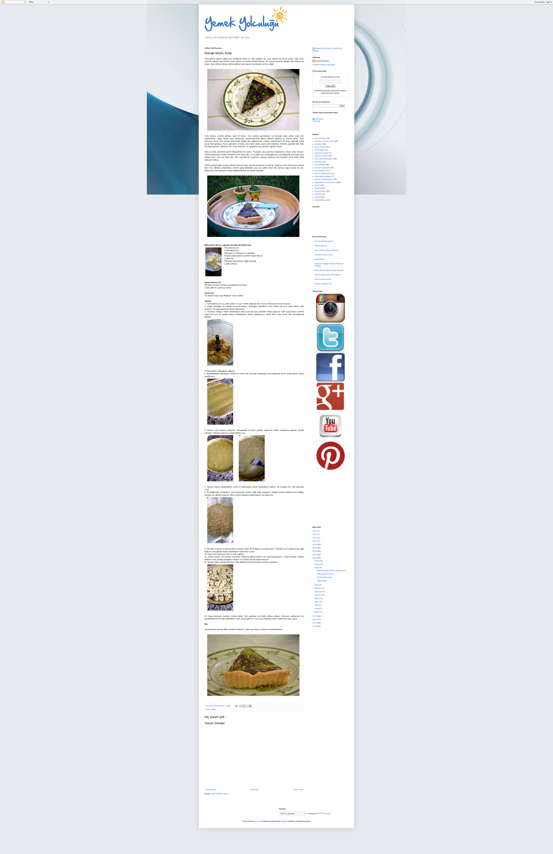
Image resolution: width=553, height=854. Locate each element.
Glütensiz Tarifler (321, 156)
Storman (257, 821)
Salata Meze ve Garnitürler (325, 182)
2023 (315, 534)
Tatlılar (213, 709)
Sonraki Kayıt (210, 790)
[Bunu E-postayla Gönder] (240, 706)
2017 (315, 555)
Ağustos (318, 588)
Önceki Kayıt (298, 790)
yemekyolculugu (322, 61)
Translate (327, 814)
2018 (315, 551)
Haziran (318, 595)
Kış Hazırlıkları (320, 171)
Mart (316, 605)
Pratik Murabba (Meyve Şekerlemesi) (331, 571)
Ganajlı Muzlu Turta (324, 577)
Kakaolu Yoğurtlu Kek (323, 284)
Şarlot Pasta (319, 259)
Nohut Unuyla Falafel (323, 279)
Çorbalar (318, 144)
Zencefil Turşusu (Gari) (324, 255)
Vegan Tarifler (320, 191)
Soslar (317, 185)
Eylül (317, 585)
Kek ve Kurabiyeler (322, 168)
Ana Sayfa (254, 790)
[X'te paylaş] (247, 706)
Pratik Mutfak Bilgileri (323, 177)
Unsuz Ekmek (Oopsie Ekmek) (326, 250)
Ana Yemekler (320, 138)
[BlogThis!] (244, 706)
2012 (315, 626)
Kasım (317, 564)
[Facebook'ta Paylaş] (250, 706)
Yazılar (317, 197)
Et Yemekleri (320, 150)
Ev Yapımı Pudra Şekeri (324, 241)
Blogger (284, 821)
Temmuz (318, 592)
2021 (315, 541)
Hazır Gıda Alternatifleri (324, 159)
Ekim (317, 568)
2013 (315, 623)
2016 (315, 558)
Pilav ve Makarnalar (323, 174)
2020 (315, 544)
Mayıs (317, 598)
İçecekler (318, 162)
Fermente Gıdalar (322, 153)
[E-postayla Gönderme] (236, 706)
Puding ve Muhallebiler (324, 179)
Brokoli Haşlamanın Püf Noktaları (328, 275)
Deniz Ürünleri (320, 147)
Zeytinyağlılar (320, 200)
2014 (315, 620)
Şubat (317, 609)
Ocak (317, 612)
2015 (315, 616)
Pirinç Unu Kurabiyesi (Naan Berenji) (329, 270)
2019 (315, 548)
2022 (315, 538)
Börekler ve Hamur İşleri (324, 141)
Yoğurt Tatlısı (322, 581)
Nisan (317, 602)
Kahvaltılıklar (320, 165)
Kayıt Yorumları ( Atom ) (220, 794)
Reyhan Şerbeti (321, 246)
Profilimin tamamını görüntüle (324, 65)
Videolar (318, 194)
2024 (315, 531)
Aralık (317, 561)
